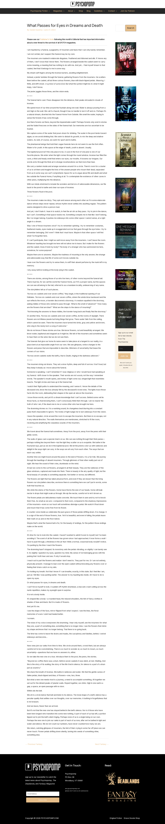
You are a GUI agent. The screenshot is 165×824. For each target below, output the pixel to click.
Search (130, 28)
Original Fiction (116, 818)
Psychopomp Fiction (39, 11)
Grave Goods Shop (132, 818)
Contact (111, 11)
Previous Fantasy (33, 744)
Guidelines (98, 11)
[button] (49, 11)
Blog (88, 11)
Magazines (57, 11)
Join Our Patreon (128, 11)
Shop (81, 11)
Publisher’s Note (47, 39)
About (70, 11)
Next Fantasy (102, 744)
